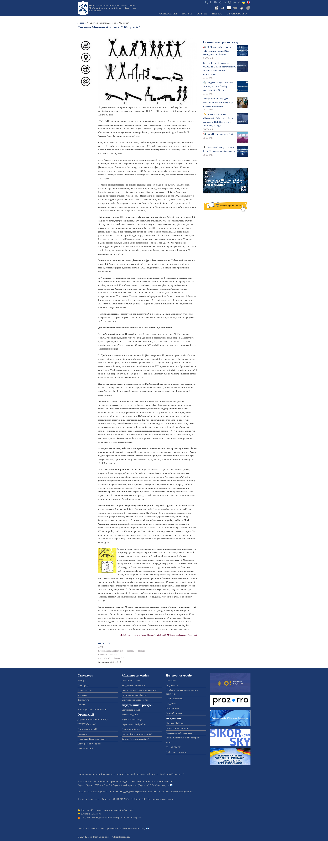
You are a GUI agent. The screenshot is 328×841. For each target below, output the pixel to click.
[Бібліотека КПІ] (241, 7)
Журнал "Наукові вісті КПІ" (135, 739)
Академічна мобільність (133, 685)
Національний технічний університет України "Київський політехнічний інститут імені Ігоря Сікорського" (112, 8)
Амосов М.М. (104, 658)
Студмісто (83, 734)
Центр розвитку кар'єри (89, 743)
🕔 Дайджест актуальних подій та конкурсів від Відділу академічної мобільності (218, 86)
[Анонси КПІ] (222, 7)
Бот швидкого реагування (160, 799)
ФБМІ (100, 647)
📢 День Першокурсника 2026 (218, 134)
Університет (167, 13)
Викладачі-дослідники (177, 728)
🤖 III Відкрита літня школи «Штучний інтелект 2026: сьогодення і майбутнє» (217, 51)
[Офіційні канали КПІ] (220, 2)
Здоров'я (130, 651)
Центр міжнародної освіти (135, 700)
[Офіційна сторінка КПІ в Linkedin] (225, 2)
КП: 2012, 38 (104, 643)
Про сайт (136, 781)
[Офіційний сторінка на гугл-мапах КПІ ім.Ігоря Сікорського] (234, 2)
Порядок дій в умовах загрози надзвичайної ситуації (107, 810)
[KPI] (248, 2)
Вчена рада (83, 685)
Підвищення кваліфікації (134, 695)
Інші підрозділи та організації (92, 709)
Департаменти (85, 690)
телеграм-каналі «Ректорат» (127, 817)
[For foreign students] (247, 7)
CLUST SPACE (173, 747)
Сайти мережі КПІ (131, 709)
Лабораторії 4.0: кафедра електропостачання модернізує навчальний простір (218, 102)
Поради (141, 651)
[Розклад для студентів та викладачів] (229, 7)
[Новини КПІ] (216, 7)
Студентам (171, 703)
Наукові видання (130, 714)
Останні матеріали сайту (221, 42)
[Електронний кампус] (235, 7)
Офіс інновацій (85, 748)
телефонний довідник (182, 791)
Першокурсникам (174, 698)
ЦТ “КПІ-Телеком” (87, 724)
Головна (81, 23)
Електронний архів (131, 729)
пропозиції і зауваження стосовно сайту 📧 (127, 828)
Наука (217, 13)
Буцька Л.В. (119, 658)
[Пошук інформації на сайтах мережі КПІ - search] (206, 2)
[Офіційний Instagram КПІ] (229, 2)
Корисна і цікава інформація (110, 651)
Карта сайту (149, 781)
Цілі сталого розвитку (177, 752)
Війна (169, 742)
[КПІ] (244, 2)
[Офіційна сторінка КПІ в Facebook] (210, 2)
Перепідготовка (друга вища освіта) (139, 690)
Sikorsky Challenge (175, 723)
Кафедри (82, 704)
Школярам (171, 680)
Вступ (187, 13)
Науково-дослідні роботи (134, 724)
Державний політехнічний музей (94, 719)
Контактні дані (85, 781)
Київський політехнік (107, 654)
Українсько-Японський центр (92, 739)
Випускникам (172, 708)
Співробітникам (174, 713)
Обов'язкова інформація (106, 781)
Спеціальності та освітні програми (183, 737)
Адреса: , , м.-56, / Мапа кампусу (123, 785)
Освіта (202, 13)
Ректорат (82, 680)
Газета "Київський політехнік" (137, 734)
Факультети (83, 700)
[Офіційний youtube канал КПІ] (215, 2)
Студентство (237, 13)
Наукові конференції (132, 719)
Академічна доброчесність (179, 733)
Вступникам (172, 685)
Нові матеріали (164, 781)
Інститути (82, 695)
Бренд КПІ (125, 781)
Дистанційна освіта (131, 680)
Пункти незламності (91, 813)
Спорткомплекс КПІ (88, 729)
